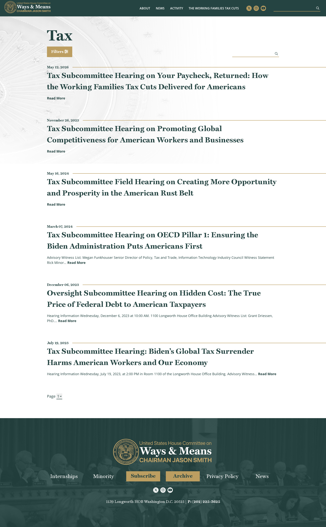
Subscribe (143, 476)
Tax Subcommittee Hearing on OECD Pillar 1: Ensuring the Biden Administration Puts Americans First (152, 240)
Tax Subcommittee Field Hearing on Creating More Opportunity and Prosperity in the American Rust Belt (161, 187)
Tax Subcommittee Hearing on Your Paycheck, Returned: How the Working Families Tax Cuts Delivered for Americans (157, 81)
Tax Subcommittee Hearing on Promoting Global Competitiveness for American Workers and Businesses (145, 134)
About (145, 8)
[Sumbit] (317, 8)
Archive (183, 476)
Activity (176, 8)
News (160, 8)
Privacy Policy (222, 476)
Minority (103, 476)
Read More (56, 98)
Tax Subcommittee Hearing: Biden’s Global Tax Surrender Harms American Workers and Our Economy (150, 357)
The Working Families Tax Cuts (214, 8)
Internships (64, 476)
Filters (57, 51)
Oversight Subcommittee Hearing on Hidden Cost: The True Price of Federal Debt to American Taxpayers (154, 299)
